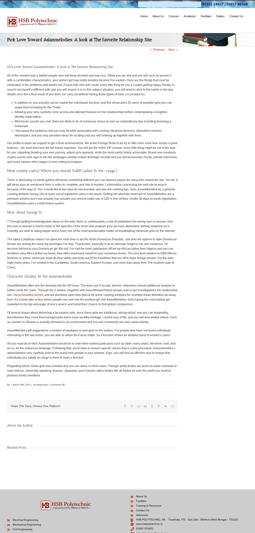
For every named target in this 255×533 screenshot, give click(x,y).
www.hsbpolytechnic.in (149, 523)
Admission (142, 515)
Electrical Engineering (25, 519)
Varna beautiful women (28, 294)
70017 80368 (237, 4)
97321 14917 (213, 4)
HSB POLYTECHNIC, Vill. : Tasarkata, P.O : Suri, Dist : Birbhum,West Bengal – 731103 (187, 519)
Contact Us (142, 510)
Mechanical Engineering (27, 524)
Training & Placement (148, 505)
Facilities (141, 501)
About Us (141, 496)
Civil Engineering (22, 529)
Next (171, 49)
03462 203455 (144, 528)
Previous (159, 49)
